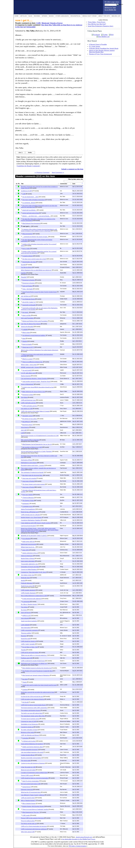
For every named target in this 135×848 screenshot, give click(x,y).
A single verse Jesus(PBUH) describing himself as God (38, 387)
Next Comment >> (58, 172)
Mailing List (116, 16)
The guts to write (25, 760)
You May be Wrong (26, 267)
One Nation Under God (27, 575)
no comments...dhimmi (28, 202)
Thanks (24, 682)
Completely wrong (27, 506)
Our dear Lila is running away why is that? (34, 259)
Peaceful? (24, 277)
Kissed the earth (25, 638)
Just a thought (25, 618)
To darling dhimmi (27, 256)
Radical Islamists (26, 376)
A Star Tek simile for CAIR (28, 767)
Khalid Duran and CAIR (27, 586)
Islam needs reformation (28, 561)
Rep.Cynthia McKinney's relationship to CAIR (34, 595)
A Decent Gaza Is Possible (98, 44)
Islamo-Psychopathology (28, 509)
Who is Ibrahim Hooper (29, 803)
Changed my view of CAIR (28, 721)
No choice (24, 610)
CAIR (23, 194)
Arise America (25, 427)
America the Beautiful (27, 326)
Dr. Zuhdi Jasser (94, 46)
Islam (23, 338)
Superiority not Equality (29, 305)
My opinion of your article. (29, 419)
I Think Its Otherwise (28, 497)
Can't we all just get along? (28, 525)
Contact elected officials (28, 755)
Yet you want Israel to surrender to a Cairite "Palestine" (36, 451)
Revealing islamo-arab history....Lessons (32, 465)
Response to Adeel (27, 394)
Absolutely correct (27, 416)
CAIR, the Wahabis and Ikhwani (30, 735)
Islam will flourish (26, 612)
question (23, 273)
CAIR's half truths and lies (29, 406)
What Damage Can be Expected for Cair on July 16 (37, 444)
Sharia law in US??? (28, 347)
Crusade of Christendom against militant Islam (34, 772)
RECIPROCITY (26, 421)
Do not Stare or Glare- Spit (29, 647)
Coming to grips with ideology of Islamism (33, 763)
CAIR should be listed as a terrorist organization (34, 778)
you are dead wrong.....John (30, 197)
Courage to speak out (27, 727)
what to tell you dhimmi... (29, 210)
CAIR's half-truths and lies (28, 403)
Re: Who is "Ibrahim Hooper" (29, 604)
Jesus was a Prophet (28, 481)
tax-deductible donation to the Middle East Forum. (79, 839)
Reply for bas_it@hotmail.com (29, 512)
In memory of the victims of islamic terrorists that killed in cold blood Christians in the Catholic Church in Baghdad (39, 230)
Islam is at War (26, 315)
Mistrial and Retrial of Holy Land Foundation (35, 321)
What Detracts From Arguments (31, 223)
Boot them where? (27, 424)
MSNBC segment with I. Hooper (30, 367)
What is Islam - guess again (29, 364)
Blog (30, 16)
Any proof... (25, 312)
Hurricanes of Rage (26, 460)
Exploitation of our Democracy (29, 724)
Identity (23, 580)
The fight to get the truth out (28, 823)
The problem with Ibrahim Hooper (30, 710)
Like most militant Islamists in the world (32, 752)
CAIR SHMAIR (25, 625)
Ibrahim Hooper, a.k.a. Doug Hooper (31, 517)
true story (25, 679)
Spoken (44, 16)
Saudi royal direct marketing (29, 621)
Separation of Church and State (30, 566)
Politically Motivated (26, 583)
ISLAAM (23, 264)
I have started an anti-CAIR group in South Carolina (35, 523)
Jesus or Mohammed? (27, 384)
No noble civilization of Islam (29, 729)
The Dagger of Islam (28, 500)
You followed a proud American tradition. (33, 335)
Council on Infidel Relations (29, 569)
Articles (23, 16)
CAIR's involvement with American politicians (34, 829)
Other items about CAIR (27, 832)
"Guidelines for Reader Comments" (28, 166)
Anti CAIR (24, 430)
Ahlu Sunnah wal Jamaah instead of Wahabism (35, 675)
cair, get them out (26, 296)
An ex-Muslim (26, 538)
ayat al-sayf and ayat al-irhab (30, 213)
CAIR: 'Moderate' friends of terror (49, 23)
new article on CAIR (26, 408)
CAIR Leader (26, 815)
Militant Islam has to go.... (28, 547)
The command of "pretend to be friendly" (32, 472)
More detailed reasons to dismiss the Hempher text (36, 668)
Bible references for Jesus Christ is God (33, 391)
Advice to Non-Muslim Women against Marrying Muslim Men (102, 51)
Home (16, 16)
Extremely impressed (27, 789)
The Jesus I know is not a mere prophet (33, 484)
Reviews (37, 16)
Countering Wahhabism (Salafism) (31, 520)
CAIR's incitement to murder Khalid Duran (33, 661)
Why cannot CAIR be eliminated (30, 440)
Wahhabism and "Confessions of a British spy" (34, 663)
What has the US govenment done (31, 792)
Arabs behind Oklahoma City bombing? (32, 744)
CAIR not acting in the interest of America (32, 699)
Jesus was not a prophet (29, 478)
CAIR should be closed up (28, 641)
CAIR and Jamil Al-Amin (28, 798)
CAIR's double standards (28, 590)
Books (51, 16)
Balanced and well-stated (28, 770)
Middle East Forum (89, 16)
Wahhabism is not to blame (28, 462)
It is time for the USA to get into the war (32, 696)
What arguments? (27, 234)
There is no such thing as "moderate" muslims (35, 809)
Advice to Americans (27, 555)
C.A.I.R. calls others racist (28, 373)
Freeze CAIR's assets (27, 775)
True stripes (24, 607)
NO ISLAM (25, 702)
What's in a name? (27, 359)
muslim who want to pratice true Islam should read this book (39, 685)
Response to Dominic (28, 280)
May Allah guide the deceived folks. (32, 475)
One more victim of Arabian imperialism (33, 200)
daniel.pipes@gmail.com (84, 837)
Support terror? (26, 787)
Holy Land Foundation (27, 318)
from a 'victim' (26, 248)
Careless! (25, 689)
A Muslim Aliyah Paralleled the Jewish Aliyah (103, 48)
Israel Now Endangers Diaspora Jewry (100, 26)
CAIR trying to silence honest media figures (33, 705)
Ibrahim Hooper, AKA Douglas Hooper (33, 806)
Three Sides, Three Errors (96, 22)
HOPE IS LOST (26, 615)
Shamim (24, 341)
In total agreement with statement (31, 598)
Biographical (76, 16)
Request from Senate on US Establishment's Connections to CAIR (40, 435)
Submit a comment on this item (72, 169)
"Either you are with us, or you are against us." (34, 655)
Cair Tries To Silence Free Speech (31, 324)
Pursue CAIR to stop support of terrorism (32, 818)
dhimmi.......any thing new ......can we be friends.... (36, 216)
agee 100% (25, 550)
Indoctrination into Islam (29, 262)
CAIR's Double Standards (28, 593)
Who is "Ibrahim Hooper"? (28, 800)
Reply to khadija (27, 344)
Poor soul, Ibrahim (27, 494)
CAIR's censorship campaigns (29, 630)
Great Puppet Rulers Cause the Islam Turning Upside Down (39, 292)
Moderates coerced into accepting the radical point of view (37, 692)
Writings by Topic (110, 7)
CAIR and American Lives (28, 400)
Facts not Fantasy (27, 286)
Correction (25, 738)
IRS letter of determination (77, 846)
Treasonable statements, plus (29, 564)
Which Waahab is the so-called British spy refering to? (36, 270)
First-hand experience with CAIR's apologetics (34, 707)
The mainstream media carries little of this (33, 716)
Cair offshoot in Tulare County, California (32, 795)
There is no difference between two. (32, 362)
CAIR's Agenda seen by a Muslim (30, 514)
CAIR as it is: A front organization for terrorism (34, 826)
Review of (100, 54)
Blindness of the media (27, 732)
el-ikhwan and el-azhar (29, 741)
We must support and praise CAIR (30, 784)
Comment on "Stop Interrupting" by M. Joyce (33, 572)
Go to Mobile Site (110, 10)
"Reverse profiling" (26, 633)
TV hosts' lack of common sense (30, 718)
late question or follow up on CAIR (32, 447)
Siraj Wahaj (24, 397)
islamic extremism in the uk (30, 553)
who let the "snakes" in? (29, 302)
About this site (104, 16)
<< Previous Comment (41, 172)
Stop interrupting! (26, 627)
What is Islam (26, 332)
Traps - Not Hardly (27, 289)
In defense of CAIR (26, 191)
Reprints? (24, 636)
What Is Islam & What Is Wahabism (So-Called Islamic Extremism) (39, 350)
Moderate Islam (25, 577)
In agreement (26, 601)
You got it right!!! (26, 370)
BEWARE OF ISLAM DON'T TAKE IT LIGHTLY (34, 535)
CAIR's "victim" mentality (28, 644)
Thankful (23, 650)
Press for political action (28, 821)
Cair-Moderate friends (28, 299)
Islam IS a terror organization (30, 781)
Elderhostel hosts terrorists (28, 544)
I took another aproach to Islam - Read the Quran (36, 381)
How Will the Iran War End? (97, 24)
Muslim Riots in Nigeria (27, 558)
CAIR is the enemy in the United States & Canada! (35, 411)
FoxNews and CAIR (26, 658)
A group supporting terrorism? (29, 749)
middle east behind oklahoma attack (32, 747)
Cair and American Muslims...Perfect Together (34, 378)
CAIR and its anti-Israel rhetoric (30, 652)
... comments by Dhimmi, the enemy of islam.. (35, 236)
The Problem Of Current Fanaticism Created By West (37, 671)
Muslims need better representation (31, 758)
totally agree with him (28, 541)
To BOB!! (24, 329)
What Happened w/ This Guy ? (31, 812)
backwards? (25, 503)
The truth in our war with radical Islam (31, 713)
